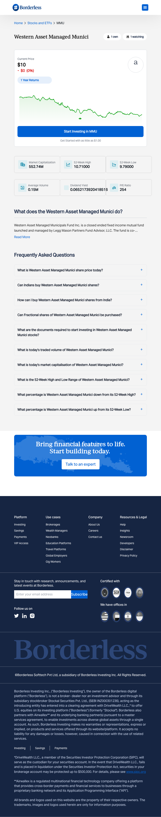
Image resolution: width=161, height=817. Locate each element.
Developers (127, 543)
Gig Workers (53, 561)
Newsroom (126, 537)
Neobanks (52, 537)
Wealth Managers (57, 530)
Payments (20, 537)
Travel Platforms (56, 549)
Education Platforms (58, 543)
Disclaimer (126, 549)
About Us (94, 524)
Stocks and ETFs (39, 23)
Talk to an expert (81, 464)
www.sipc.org (136, 772)
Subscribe (79, 594)
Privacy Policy (128, 555)
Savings (19, 530)
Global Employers (56, 555)
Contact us (95, 537)
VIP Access (21, 543)
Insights (125, 530)
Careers (93, 530)
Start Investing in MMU (80, 131)
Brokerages (53, 524)
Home (18, 23)
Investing (20, 524)
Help (123, 524)
